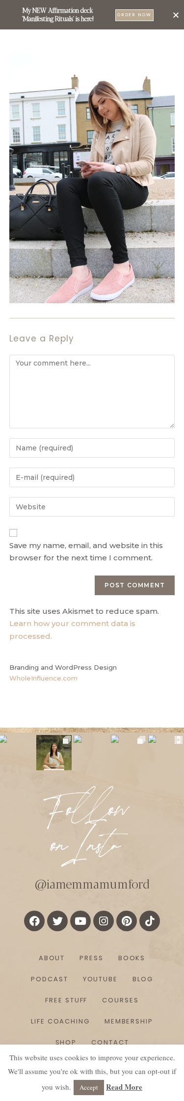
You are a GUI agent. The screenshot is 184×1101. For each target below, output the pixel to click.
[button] (176, 15)
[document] (92, 550)
